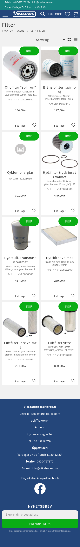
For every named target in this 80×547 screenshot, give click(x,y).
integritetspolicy (62, 531)
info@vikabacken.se (42, 2)
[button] (5, 15)
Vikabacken (34, 478)
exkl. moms (55, 14)
